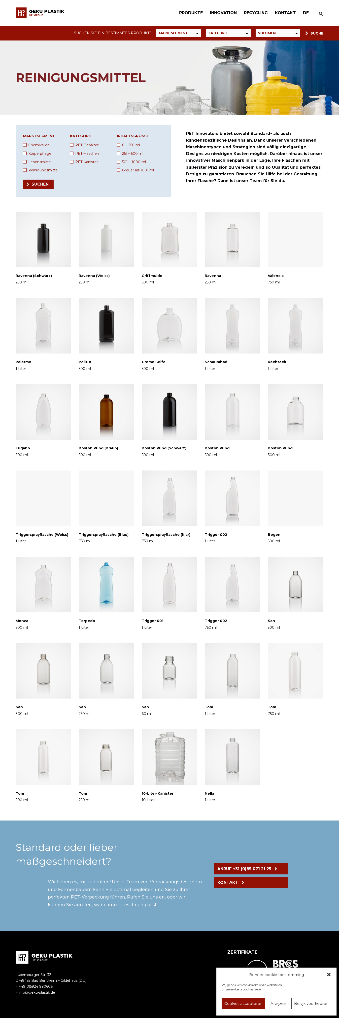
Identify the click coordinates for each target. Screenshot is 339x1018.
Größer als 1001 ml (138, 170)
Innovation (223, 12)
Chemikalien (39, 145)
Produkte (191, 12)
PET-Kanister (86, 162)
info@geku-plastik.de (37, 992)
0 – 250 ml (131, 145)
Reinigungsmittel (43, 170)
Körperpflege (39, 153)
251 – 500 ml (132, 153)
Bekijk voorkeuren (311, 1003)
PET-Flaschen (87, 153)
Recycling (256, 12)
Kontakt (285, 12)
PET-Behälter (87, 145)
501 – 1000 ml (134, 162)
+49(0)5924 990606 (36, 986)
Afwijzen (278, 1003)
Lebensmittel (40, 162)
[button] (328, 974)
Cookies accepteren (243, 1003)
